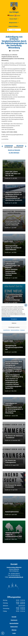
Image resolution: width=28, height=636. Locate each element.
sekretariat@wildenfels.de (16, 577)
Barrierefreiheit (14, 623)
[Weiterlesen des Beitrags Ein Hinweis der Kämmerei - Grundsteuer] (14, 433)
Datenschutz (14, 626)
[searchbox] (14, 30)
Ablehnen (14, 323)
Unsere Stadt (13, 19)
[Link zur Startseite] (14, 7)
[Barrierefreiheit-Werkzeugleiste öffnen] (2, 633)
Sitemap (14, 630)
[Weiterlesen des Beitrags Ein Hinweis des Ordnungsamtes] (14, 457)
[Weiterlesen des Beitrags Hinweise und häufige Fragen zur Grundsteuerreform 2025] (14, 532)
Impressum (22, 330)
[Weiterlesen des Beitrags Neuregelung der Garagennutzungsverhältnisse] (14, 344)
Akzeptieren (14, 319)
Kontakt (14, 617)
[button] (26, 305)
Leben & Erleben (13, 26)
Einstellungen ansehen (14, 327)
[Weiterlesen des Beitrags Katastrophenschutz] (14, 507)
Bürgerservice (13, 22)
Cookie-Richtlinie (6, 330)
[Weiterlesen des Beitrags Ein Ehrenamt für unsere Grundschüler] (14, 482)
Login (14, 633)
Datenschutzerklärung (15, 330)
